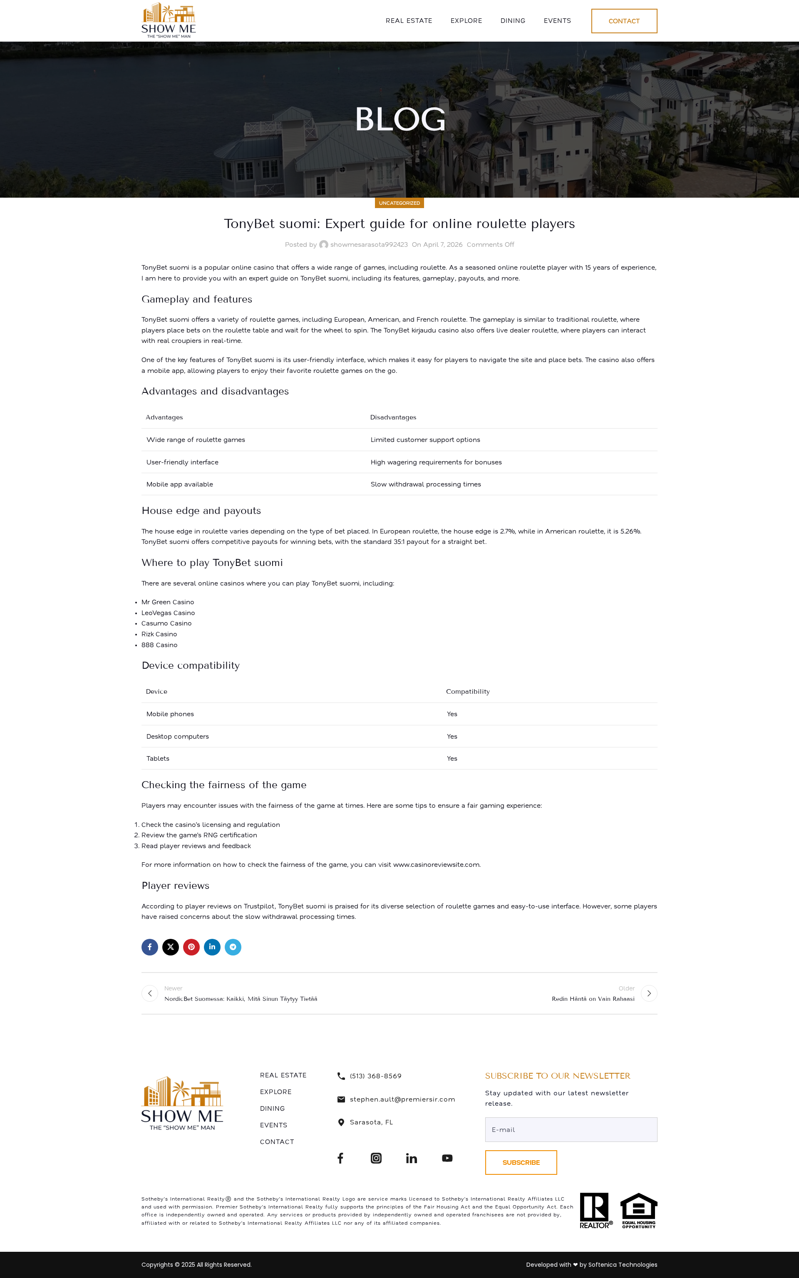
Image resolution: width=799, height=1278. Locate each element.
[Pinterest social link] (191, 947)
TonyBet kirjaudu (410, 330)
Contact (624, 20)
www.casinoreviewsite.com (436, 864)
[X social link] (170, 947)
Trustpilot (259, 905)
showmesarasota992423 (369, 244)
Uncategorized (399, 203)
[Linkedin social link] (212, 947)
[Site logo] (170, 19)
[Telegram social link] (233, 947)
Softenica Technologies (623, 1265)
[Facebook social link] (149, 947)
